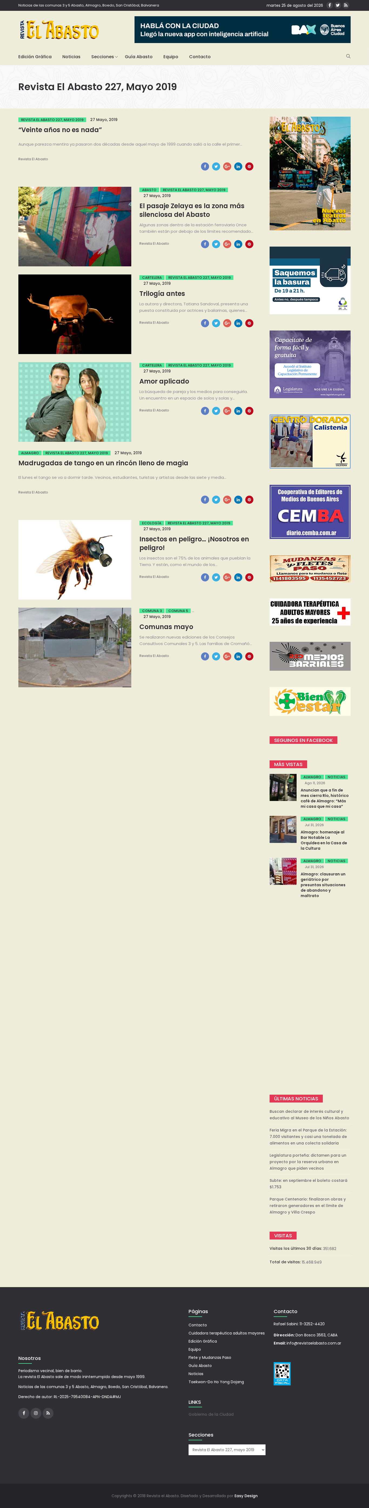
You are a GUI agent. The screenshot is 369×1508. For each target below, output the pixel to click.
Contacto (200, 57)
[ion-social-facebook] (329, 5)
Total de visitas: (286, 1262)
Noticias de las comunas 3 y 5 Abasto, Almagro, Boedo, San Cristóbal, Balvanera (88, 5)
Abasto (149, 190)
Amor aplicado (164, 381)
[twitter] (216, 166)
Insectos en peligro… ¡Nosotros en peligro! (194, 543)
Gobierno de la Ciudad (211, 1414)
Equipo (170, 57)
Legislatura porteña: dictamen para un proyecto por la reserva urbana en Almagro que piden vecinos (308, 1162)
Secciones (102, 57)
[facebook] (205, 166)
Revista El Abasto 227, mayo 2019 (52, 119)
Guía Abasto (139, 57)
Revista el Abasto (33, 159)
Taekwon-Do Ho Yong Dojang (216, 1382)
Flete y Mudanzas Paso (210, 1357)
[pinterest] (249, 166)
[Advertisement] (310, 997)
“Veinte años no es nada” (60, 129)
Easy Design (246, 1496)
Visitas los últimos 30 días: (296, 1248)
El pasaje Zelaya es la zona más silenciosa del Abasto (191, 210)
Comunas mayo (166, 626)
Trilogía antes (162, 293)
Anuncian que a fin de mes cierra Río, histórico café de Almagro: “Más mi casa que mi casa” (325, 798)
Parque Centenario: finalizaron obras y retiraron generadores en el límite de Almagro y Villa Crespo (308, 1205)
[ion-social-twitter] (337, 5)
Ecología (151, 523)
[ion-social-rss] (346, 5)
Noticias (71, 57)
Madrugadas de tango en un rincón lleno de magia (103, 463)
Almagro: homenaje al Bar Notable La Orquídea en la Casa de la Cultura (324, 840)
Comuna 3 (152, 611)
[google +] (227, 166)
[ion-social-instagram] (36, 1413)
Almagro (30, 453)
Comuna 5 (178, 611)
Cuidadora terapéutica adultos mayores (227, 1333)
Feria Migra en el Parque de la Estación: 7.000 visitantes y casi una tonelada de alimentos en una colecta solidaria (308, 1136)
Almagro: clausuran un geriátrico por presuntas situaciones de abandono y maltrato (323, 884)
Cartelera (152, 277)
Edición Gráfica (35, 57)
